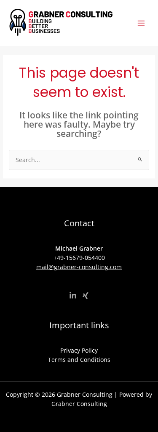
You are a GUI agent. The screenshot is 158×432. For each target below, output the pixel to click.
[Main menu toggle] (141, 23)
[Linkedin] (73, 295)
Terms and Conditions (79, 360)
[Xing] (85, 295)
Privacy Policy (79, 350)
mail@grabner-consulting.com (79, 267)
